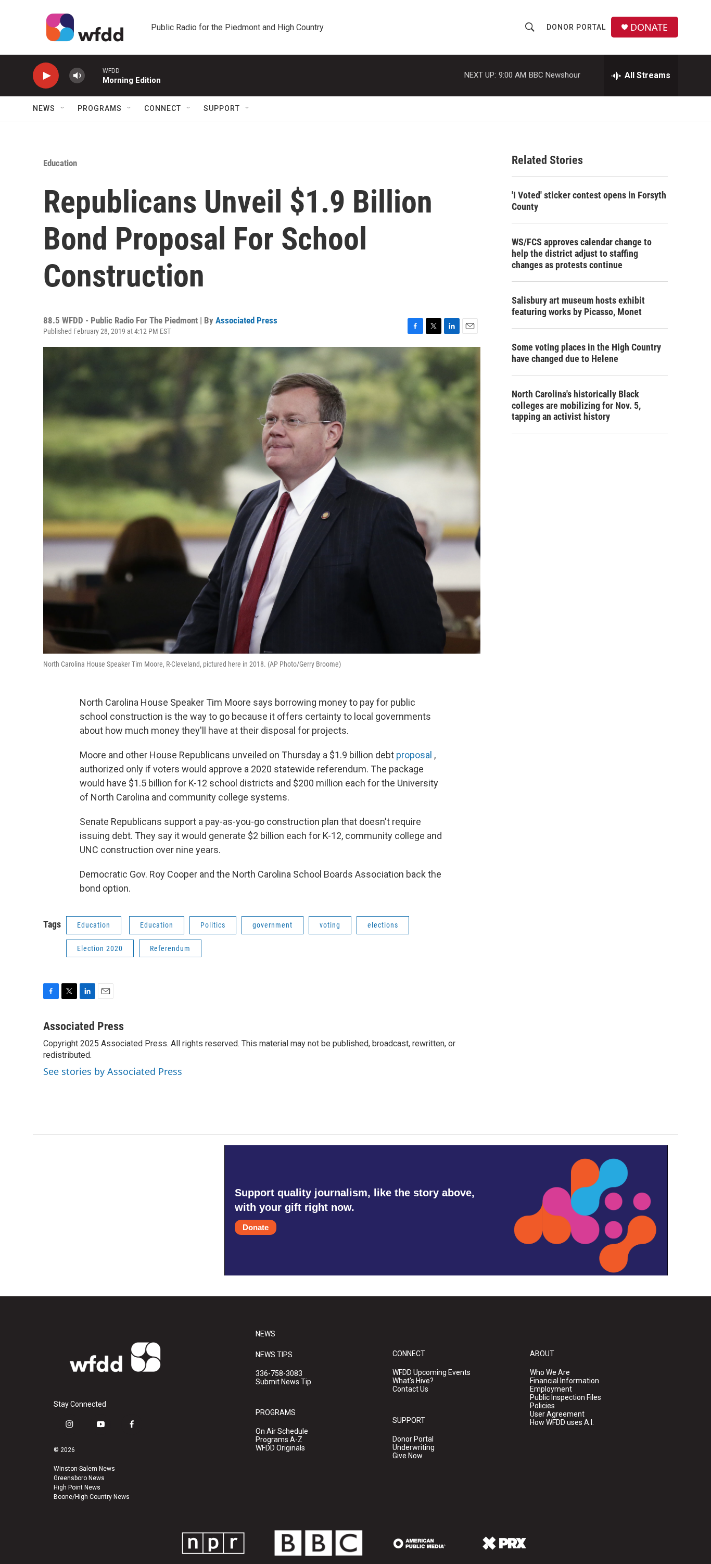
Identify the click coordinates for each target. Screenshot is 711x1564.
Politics (212, 925)
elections (382, 925)
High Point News (77, 1487)
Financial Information (564, 1381)
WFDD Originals (280, 1448)
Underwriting (413, 1448)
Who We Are (550, 1373)
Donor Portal (576, 27)
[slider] (93, 75)
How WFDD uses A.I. (562, 1423)
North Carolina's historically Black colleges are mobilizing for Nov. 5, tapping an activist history (576, 405)
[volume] (77, 75)
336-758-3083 (279, 1374)
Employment (551, 1389)
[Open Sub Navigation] (63, 108)
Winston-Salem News (84, 1468)
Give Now (407, 1456)
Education (60, 163)
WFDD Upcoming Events (431, 1373)
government (272, 925)
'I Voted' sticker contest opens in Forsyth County (589, 201)
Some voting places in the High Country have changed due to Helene (586, 353)
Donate (256, 1227)
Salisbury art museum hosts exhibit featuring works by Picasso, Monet (578, 306)
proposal (414, 754)
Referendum (170, 948)
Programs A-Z (279, 1440)
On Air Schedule (282, 1431)
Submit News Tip (283, 1382)
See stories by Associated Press (112, 1071)
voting (330, 925)
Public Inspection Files (565, 1398)
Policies (542, 1406)
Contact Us (410, 1389)
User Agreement (557, 1414)
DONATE (649, 27)
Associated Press (246, 320)
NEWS (265, 1334)
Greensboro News (79, 1478)
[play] (45, 76)
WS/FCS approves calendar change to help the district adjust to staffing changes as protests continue (582, 253)
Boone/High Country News (92, 1496)
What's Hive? (413, 1381)
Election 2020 (100, 948)
